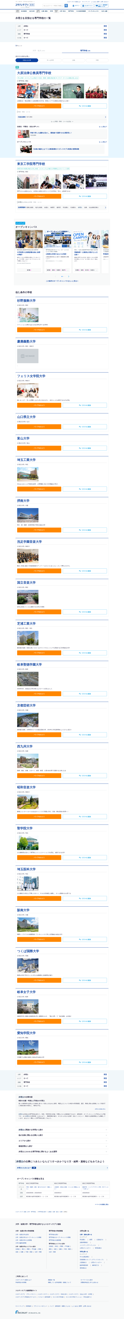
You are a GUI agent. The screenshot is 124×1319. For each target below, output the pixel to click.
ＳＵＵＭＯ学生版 (58, 1297)
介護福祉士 (83, 1262)
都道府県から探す (26, 1146)
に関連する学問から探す (31, 1130)
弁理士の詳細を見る (100, 1109)
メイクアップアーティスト (88, 1245)
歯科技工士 (95, 1265)
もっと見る (102, 126)
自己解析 (32, 11)
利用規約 (28, 1306)
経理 (91, 1239)
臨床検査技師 (84, 1265)
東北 (23, 1249)
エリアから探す (25, 1141)
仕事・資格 (44, 11)
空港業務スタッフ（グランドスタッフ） (92, 1259)
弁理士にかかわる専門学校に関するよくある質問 (38, 1152)
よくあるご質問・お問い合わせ (99, 1)
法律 (61, 1211)
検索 (66, 5)
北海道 (18, 1249)
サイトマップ (85, 1)
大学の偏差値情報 (21, 1243)
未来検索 (24, 11)
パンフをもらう (39, 106)
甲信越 (34, 1249)
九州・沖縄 (38, 1252)
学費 (97, 60)
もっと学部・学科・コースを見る (61, 121)
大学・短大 (62, 11)
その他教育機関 (81, 11)
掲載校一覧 (51, 1280)
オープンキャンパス (93, 11)
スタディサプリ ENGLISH (58, 1294)
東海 (39, 1249)
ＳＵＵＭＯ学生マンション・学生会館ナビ (79, 1297)
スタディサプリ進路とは (73, 1)
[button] (68, 276)
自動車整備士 (84, 1242)
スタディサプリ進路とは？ (24, 1280)
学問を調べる (84, 1251)
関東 (28, 1249)
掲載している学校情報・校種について (59, 1282)
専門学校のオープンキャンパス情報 (60, 1237)
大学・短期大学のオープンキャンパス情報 (28, 1237)
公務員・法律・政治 (53, 1211)
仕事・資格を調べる (86, 1234)
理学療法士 (83, 1268)
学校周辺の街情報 (21, 1282)
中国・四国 (29, 1252)
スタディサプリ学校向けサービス (26, 1297)
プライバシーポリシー (40, 1306)
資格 (73, 60)
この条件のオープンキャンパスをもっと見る (61, 281)
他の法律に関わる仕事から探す (31, 1135)
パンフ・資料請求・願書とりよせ (60, 1306)
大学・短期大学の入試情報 (24, 1240)
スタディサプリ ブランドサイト (26, 1294)
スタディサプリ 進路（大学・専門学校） (26, 1211)
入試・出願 (104, 11)
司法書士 (82, 1239)
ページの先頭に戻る (102, 1204)
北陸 (17, 1252)
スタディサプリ (43, 1294)
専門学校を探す (42, 1211)
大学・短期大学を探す (22, 1234)
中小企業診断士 (84, 1257)
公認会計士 (99, 1239)
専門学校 (71, 11)
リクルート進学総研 (44, 1297)
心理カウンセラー (85, 1248)
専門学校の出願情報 (55, 1240)
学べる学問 (50, 60)
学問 (51, 11)
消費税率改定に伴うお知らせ (89, 1282)
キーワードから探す (87, 1280)
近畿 (22, 1252)
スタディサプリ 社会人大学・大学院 (80, 1294)
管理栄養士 (98, 1248)
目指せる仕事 (27, 60)
